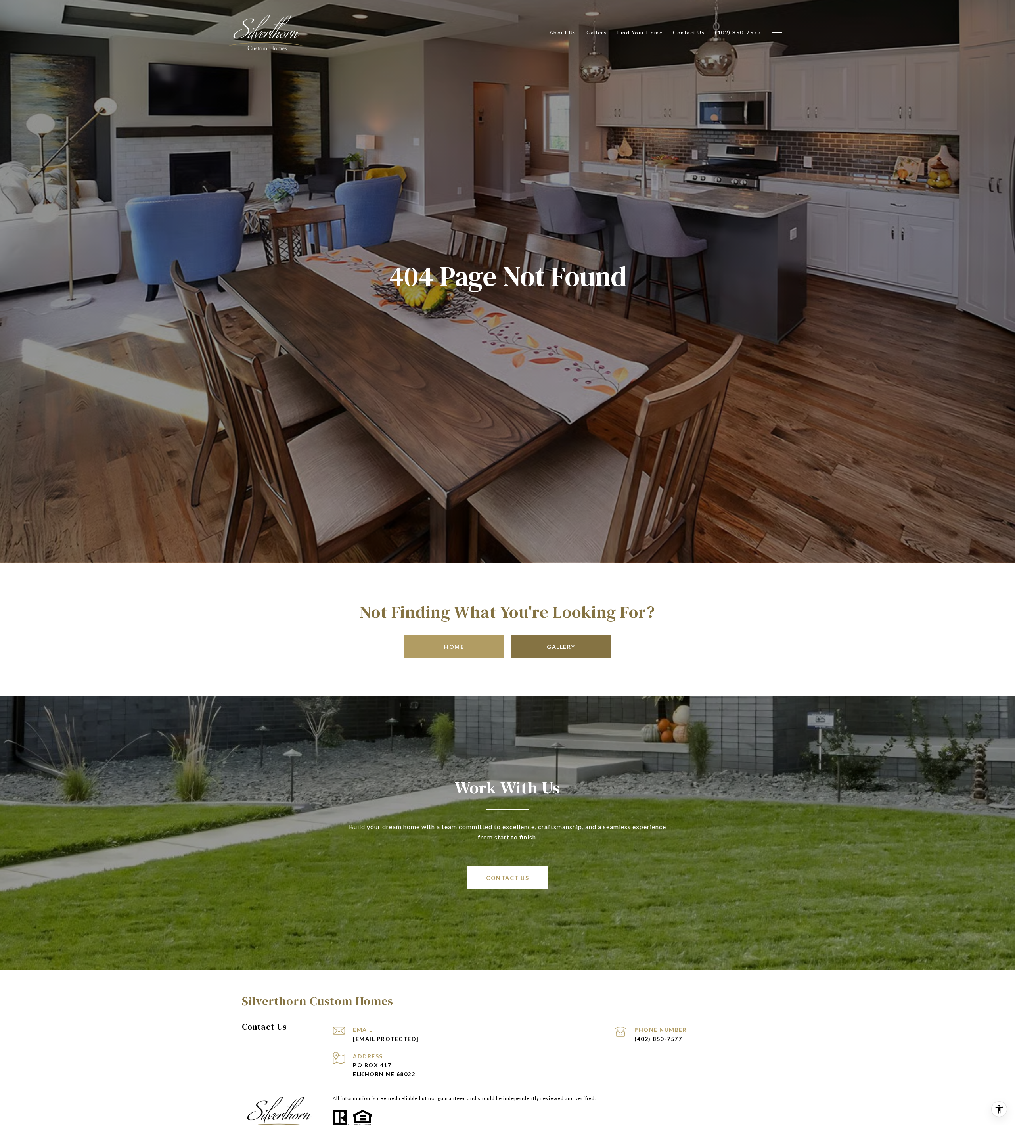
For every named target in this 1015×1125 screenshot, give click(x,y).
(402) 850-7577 (658, 1038)
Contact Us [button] (507, 877)
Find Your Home (640, 32)
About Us (563, 32)
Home (454, 646)
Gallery (561, 646)
